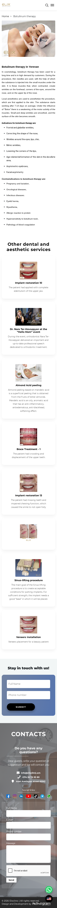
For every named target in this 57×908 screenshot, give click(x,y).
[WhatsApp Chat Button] (49, 889)
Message (10, 843)
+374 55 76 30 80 (31, 777)
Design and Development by (16, 904)
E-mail (9, 819)
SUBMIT (21, 707)
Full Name (11, 808)
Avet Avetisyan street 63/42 (30, 781)
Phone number (14, 831)
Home (5, 16)
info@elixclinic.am (30, 773)
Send (11, 880)
